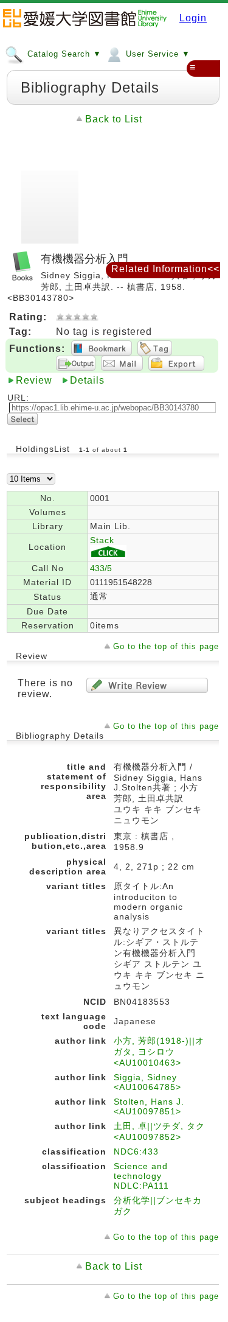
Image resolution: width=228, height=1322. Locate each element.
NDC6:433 (136, 1151)
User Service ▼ (156, 53)
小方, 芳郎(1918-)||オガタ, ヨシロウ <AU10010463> (159, 1051)
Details (87, 380)
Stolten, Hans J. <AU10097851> (149, 1106)
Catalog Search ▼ (63, 53)
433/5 (101, 568)
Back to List (113, 119)
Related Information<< (165, 269)
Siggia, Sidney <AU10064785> (147, 1082)
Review (34, 380)
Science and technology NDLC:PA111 (141, 1175)
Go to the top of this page (166, 646)
